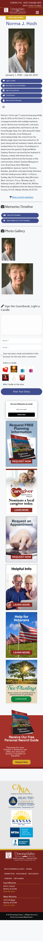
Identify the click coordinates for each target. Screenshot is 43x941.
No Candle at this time (14, 385)
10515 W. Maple (9, 900)
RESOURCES (33, 874)
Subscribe (21, 414)
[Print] (3, 107)
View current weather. (23, 197)
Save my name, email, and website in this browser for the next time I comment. (20, 355)
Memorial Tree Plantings (14, 100)
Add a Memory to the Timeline (15, 85)
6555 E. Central (9, 886)
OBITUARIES (19, 878)
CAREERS (8, 878)
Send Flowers (10, 95)
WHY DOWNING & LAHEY (14, 869)
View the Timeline (13, 215)
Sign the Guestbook (12, 90)
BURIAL (29, 869)
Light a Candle (10, 81)
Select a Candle (9, 363)
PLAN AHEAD (21, 874)
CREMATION (9, 874)
